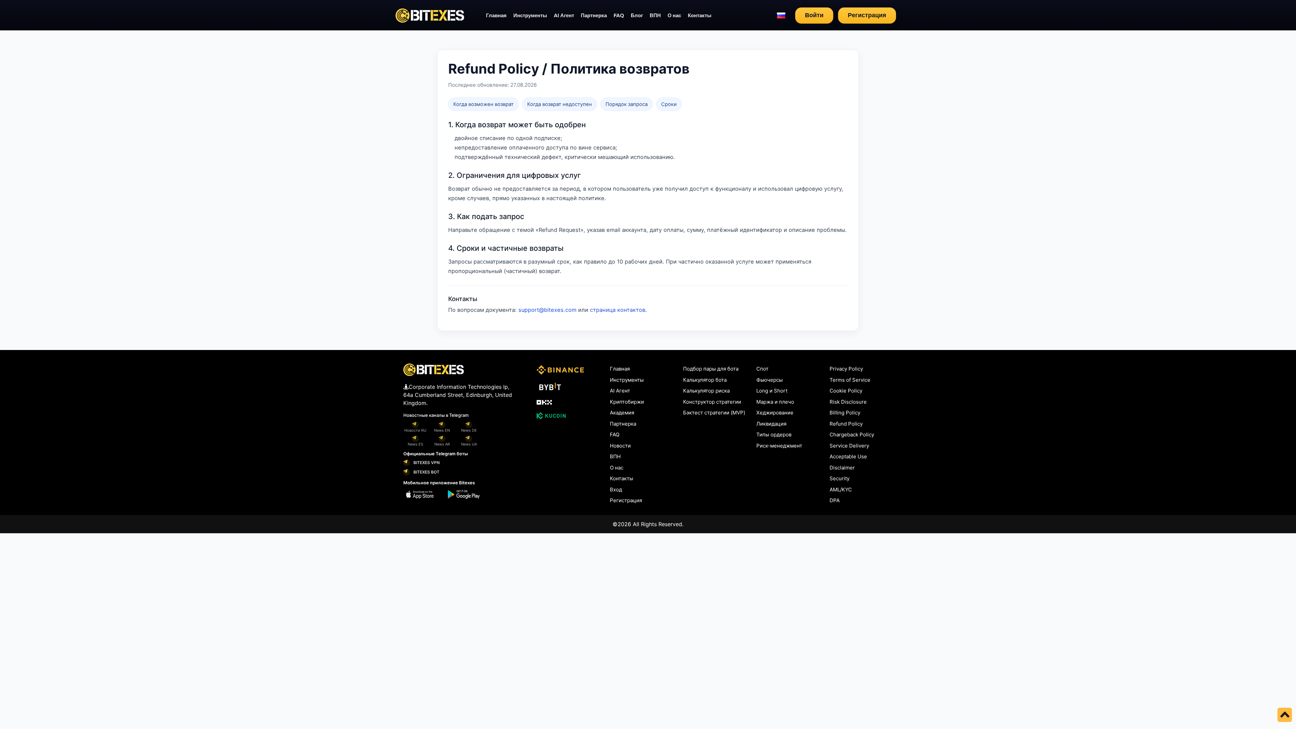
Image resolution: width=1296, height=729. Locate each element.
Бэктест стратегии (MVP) (714, 412)
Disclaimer (842, 467)
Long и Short (771, 390)
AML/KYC (841, 489)
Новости (620, 445)
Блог (637, 15)
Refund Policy (846, 424)
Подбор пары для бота (710, 369)
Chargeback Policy (852, 434)
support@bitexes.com (547, 309)
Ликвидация (771, 424)
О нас (674, 15)
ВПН (655, 15)
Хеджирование (774, 412)
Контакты (699, 15)
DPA (835, 500)
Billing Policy (845, 412)
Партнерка (594, 15)
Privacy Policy (846, 369)
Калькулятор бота (705, 380)
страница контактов (617, 309)
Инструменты (530, 15)
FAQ (619, 15)
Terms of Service (850, 380)
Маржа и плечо (775, 402)
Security (839, 478)
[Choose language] (781, 15)
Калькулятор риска (706, 390)
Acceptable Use (848, 456)
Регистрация (867, 15)
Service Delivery (849, 445)
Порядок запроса (626, 104)
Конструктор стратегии (712, 402)
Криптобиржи (627, 402)
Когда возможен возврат (483, 104)
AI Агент (564, 15)
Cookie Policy (846, 390)
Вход (616, 489)
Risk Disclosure (848, 402)
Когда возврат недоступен (559, 104)
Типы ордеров (773, 434)
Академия (622, 412)
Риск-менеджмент (779, 445)
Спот (762, 369)
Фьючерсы (769, 380)
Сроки (669, 104)
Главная (496, 15)
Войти (814, 15)
